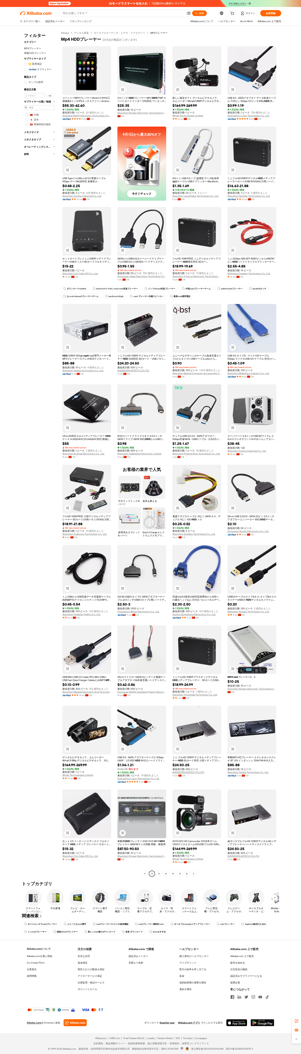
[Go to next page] (194, 874)
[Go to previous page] (145, 874)
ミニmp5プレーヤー (37, 932)
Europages (201, 1038)
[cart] (233, 13)
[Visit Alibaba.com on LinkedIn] (239, 997)
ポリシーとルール (87, 989)
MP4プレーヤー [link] (159, 32)
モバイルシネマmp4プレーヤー (42, 924)
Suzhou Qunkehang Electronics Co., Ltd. (194, 614)
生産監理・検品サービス (91, 982)
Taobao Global (164, 1038)
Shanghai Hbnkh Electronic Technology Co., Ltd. (86, 115)
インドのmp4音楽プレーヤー (161, 288)
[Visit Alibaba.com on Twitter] (246, 997)
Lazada (150, 1038)
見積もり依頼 (136, 962)
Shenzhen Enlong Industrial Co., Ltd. (246, 451)
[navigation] (39, 453)
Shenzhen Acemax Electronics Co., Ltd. (83, 453)
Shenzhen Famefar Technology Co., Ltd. (248, 196)
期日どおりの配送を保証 (91, 969)
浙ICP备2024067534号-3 (239, 1048)
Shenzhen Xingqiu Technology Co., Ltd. (248, 611)
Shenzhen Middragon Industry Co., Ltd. (248, 373)
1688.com (114, 1038)
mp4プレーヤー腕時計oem (151, 924)
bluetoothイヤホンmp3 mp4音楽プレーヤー (117, 288)
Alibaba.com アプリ (189, 1022)
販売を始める (237, 962)
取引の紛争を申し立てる (192, 969)
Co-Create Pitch (36, 962)
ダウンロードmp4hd (76, 288)
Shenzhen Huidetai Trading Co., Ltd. (81, 614)
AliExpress (100, 1038)
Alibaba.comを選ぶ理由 (39, 956)
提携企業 (235, 982)
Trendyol (187, 1038)
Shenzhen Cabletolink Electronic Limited (139, 453)
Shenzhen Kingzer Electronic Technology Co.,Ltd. (141, 112)
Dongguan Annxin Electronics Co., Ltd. (248, 531)
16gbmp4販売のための (255, 924)
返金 (181, 976)
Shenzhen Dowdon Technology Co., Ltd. (248, 273)
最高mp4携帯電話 (181, 296)
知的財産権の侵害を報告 (192, 982)
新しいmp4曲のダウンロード (101, 932)
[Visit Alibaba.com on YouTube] (260, 997)
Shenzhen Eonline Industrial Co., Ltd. (82, 196)
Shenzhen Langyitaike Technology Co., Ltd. (195, 196)
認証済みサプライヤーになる (246, 976)
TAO (177, 1038)
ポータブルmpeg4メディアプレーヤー (192, 924)
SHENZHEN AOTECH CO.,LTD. (133, 370)
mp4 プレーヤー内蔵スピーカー (148, 296)
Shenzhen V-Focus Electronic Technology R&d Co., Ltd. (196, 276)
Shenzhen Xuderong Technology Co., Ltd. (84, 534)
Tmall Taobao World (133, 1038)
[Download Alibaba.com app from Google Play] (262, 1022)
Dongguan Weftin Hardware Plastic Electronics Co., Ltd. (141, 692)
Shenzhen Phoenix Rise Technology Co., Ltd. (196, 453)
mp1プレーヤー (227, 924)
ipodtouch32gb (116, 296)
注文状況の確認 (238, 969)
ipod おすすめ (159, 932)
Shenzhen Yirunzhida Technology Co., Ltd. (194, 694)
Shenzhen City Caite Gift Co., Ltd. (80, 273)
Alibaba (65, 32)
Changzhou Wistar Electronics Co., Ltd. (138, 611)
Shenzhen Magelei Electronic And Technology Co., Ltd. (86, 692)
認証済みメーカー (138, 956)
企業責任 (32, 969)
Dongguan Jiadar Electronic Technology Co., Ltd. (141, 276)
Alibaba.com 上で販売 (242, 956)
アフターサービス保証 (90, 976)
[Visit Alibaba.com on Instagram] (253, 997)
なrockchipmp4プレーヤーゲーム (82, 296)
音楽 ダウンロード (134, 932)
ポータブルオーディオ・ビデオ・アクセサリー (119, 32)
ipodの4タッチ (259, 288)
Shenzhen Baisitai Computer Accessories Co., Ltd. (196, 373)
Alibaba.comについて (39, 948)
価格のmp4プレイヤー (67, 932)
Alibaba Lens (34, 1022)
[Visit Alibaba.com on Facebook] (232, 997)
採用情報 (32, 976)
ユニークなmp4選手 (76, 924)
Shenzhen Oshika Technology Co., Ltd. (82, 370)
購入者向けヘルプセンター (194, 956)
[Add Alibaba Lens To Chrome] (75, 1022)
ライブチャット (187, 962)
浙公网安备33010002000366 (207, 1048)
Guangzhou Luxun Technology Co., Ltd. (248, 115)
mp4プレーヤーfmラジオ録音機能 (112, 924)
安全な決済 (84, 956)
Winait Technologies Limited (187, 115)
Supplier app (167, 1022)
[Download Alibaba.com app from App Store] (236, 1022)
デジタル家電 (81, 32)
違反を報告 (185, 989)
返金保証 (82, 962)
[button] (189, 13)
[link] (296, 1020)
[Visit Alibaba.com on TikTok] (267, 997)
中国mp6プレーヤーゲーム (198, 288)
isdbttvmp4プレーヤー (231, 288)
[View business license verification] (182, 1049)
